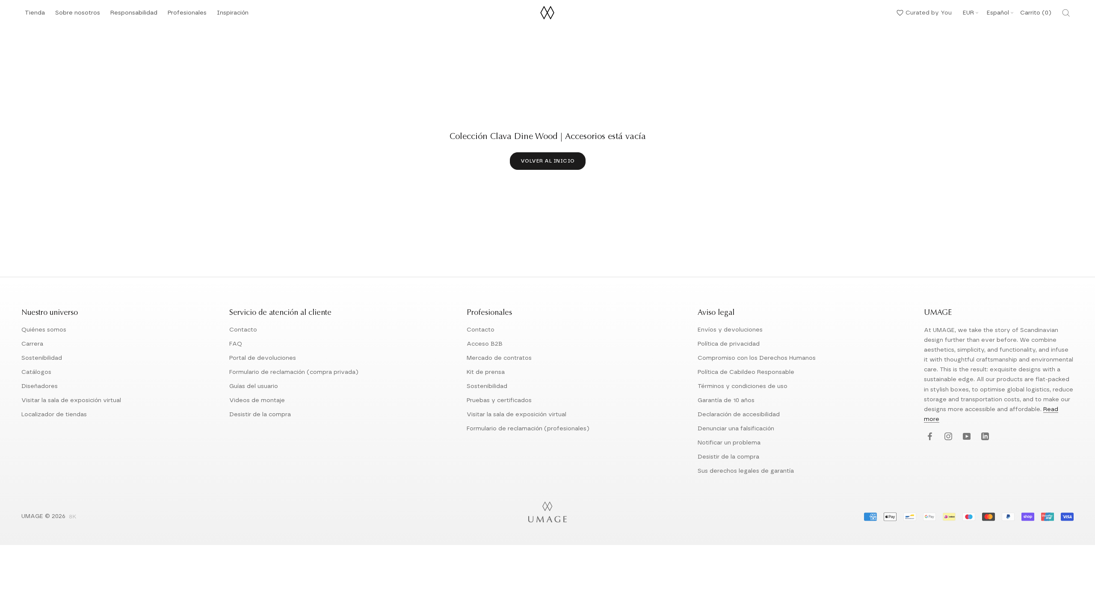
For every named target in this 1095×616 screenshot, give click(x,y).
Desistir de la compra (260, 415)
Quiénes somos (43, 330)
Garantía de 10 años (726, 400)
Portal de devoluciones (262, 358)
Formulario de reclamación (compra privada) (293, 372)
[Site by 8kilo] (72, 517)
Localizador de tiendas (54, 415)
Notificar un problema (729, 443)
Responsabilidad (133, 15)
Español (998, 13)
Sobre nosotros (77, 15)
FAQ (235, 344)
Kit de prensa (486, 372)
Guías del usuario (253, 386)
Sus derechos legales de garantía (746, 471)
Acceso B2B (485, 344)
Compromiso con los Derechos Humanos (757, 358)
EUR (968, 13)
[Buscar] (1066, 13)
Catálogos (36, 372)
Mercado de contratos (499, 358)
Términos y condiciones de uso (742, 386)
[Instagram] (947, 437)
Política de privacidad (729, 344)
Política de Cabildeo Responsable (746, 372)
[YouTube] (966, 437)
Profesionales (187, 13)
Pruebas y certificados (499, 400)
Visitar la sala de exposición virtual (71, 400)
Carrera (32, 344)
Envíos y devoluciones (730, 330)
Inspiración (233, 15)
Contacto (243, 330)
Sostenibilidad (41, 358)
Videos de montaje (257, 400)
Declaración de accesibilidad (739, 415)
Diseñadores (39, 386)
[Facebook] (929, 437)
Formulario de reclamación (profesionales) (528, 429)
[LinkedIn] (984, 437)
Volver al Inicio (548, 160)
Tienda (35, 15)
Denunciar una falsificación (736, 429)
